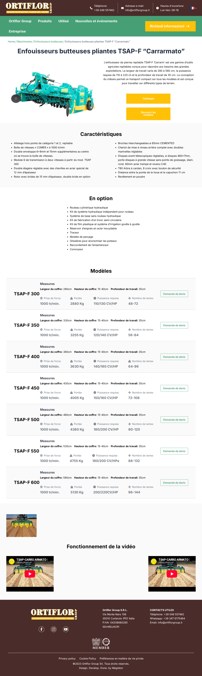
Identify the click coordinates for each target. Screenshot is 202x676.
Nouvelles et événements (96, 21)
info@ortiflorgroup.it (137, 10)
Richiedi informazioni (167, 26)
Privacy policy (67, 658)
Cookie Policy (87, 658)
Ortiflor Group (20, 21)
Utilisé (63, 21)
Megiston (117, 668)
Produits (45, 21)
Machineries (24, 41)
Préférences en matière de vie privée (121, 658)
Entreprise (17, 31)
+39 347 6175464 (174, 618)
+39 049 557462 (104, 10)
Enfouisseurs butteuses (48, 41)
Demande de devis (174, 293)
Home (11, 41)
